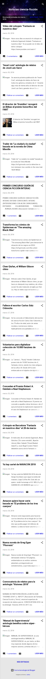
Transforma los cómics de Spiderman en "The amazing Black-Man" (17, 227)
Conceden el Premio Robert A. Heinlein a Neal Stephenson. (18, 387)
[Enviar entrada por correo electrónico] (21, 57)
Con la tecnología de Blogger (24, 670)
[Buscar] (43, 4)
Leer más (39, 56)
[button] (42, 26)
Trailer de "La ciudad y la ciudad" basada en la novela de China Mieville (19, 147)
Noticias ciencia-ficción (23, 9)
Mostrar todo (36, 17)
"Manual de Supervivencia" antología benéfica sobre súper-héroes (19, 623)
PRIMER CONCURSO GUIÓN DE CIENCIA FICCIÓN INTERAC (18, 187)
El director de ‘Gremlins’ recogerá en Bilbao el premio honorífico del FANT (20, 107)
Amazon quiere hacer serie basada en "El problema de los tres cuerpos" (20, 503)
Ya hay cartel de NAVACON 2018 (19, 464)
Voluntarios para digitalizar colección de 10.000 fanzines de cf (19, 347)
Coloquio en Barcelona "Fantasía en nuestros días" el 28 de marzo (19, 426)
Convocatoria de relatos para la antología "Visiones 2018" (19, 583)
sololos (28, 674)
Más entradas (23, 662)
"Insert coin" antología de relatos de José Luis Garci (19, 66)
